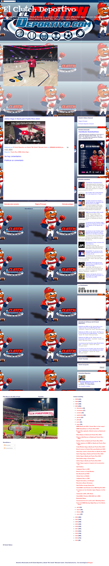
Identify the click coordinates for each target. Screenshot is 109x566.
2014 (76, 535)
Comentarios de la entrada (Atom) (43, 208)
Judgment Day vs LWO (83, 469)
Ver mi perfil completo (84, 386)
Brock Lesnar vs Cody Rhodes (85, 471)
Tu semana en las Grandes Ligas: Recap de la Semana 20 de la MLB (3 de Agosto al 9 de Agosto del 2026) (95, 224)
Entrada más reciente (11, 204)
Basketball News (81, 498)
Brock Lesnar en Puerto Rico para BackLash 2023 (90, 449)
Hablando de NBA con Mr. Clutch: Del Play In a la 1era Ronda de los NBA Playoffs (91, 332)
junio (78, 422)
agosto (79, 417)
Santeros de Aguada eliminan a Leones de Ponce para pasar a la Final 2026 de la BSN (95, 275)
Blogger (90, 562)
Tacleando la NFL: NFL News (84, 493)
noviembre (80, 410)
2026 (76, 399)
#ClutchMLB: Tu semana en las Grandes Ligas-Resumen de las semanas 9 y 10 (94, 252)
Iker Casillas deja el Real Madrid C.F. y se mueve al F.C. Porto (94, 193)
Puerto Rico (14, 152)
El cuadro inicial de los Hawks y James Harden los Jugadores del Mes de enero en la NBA (94, 202)
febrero (79, 512)
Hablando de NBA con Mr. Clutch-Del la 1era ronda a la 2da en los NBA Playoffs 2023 (90, 327)
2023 (76, 406)
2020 (76, 521)
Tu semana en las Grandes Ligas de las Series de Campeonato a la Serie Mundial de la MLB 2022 (91, 350)
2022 (76, 517)
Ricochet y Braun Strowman (84, 483)
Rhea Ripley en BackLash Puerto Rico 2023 (89, 434)
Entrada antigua (67, 204)
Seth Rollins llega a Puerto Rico (85, 458)
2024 (76, 404)
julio (78, 419)
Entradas (8, 445)
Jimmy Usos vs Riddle (82, 476)
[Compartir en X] (8, 149)
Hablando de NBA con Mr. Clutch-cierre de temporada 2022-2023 (90, 338)
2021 (76, 519)
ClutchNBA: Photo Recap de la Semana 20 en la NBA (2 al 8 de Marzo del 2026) (94, 264)
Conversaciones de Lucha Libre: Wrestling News (90, 500)
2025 (76, 401)
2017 (76, 528)
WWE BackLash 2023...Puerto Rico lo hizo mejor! (90, 426)
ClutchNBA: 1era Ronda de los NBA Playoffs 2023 (90, 487)
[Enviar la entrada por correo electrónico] (67, 147)
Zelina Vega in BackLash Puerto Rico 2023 (88, 456)
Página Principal (40, 204)
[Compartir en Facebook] (10, 149)
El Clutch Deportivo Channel (86, 123)
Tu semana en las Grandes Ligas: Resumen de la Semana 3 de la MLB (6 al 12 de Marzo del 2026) (95, 232)
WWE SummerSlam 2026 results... (95, 212)
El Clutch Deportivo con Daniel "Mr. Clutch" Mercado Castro (90, 382)
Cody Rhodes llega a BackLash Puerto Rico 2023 (90, 447)
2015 (76, 533)
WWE (19, 152)
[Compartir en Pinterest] (12, 149)
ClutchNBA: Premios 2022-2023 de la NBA (88, 496)
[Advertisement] (92, 306)
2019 (76, 524)
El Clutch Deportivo (39, 9)
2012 (76, 540)
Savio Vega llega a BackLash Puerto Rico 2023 (89, 453)
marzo (78, 509)
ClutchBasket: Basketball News (89, 132)
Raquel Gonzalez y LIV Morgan (85, 480)
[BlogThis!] (7, 149)
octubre (79, 412)
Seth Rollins (79, 466)
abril (78, 507)
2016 (76, 531)
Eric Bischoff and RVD (82, 473)
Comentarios (9, 448)
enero (78, 514)
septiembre (80, 415)
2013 (76, 538)
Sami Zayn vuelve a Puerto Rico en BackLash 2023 (91, 451)
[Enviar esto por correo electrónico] (5, 149)
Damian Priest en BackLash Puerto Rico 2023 (89, 440)
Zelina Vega (25, 152)
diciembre (80, 408)
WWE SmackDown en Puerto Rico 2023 (87, 428)
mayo (78, 424)
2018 (76, 526)
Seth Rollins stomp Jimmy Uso (85, 485)
